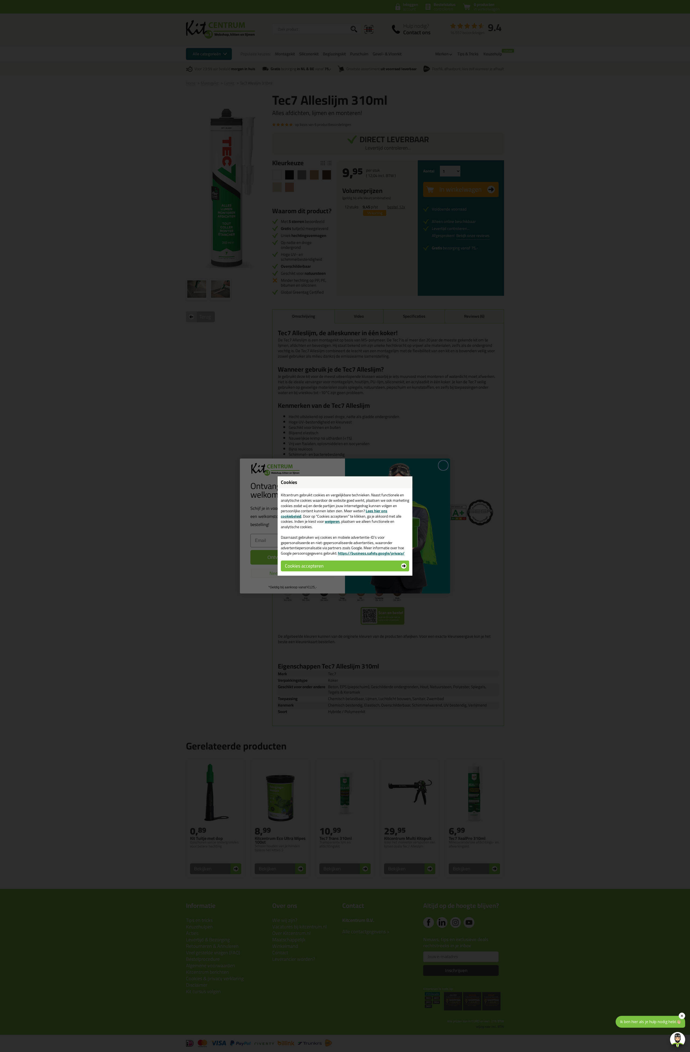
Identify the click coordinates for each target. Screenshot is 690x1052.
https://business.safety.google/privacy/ (371, 553)
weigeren (332, 521)
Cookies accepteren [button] (304, 565)
